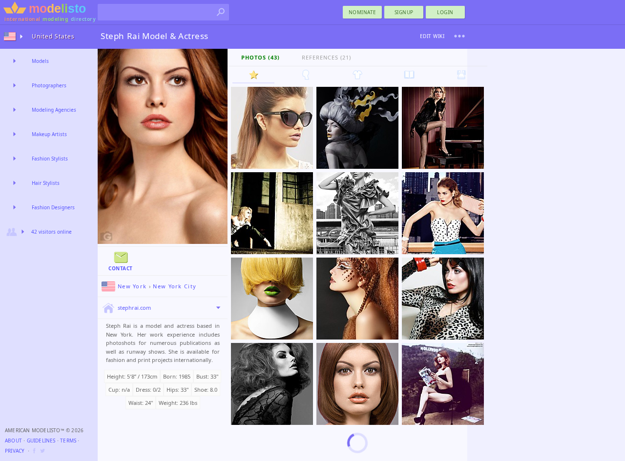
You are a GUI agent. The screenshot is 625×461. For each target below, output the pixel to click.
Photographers (49, 85)
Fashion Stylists (50, 158)
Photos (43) (260, 57)
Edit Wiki (432, 36)
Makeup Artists (49, 134)
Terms (68, 440)
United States (53, 36)
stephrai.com (134, 307)
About (13, 440)
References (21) (326, 57)
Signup (404, 12)
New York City (174, 286)
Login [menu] (445, 12)
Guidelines (41, 440)
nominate (362, 12)
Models (40, 61)
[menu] (459, 36)
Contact (120, 268)
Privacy (14, 450)
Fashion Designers (53, 207)
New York (132, 286)
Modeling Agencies (54, 109)
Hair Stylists (46, 183)
